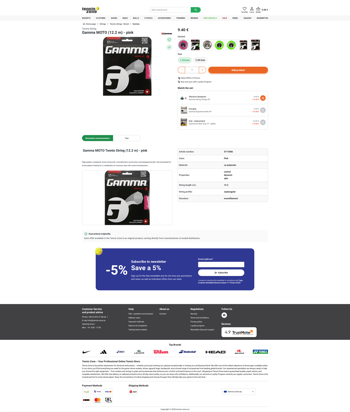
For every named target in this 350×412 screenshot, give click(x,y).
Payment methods (136, 322)
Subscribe (223, 272)
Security (193, 314)
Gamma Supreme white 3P (200, 111)
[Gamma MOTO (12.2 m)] (195, 44)
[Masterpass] (86, 400)
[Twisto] (97, 391)
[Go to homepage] (90, 10)
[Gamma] (166, 33)
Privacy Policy (235, 283)
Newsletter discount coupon (216, 283)
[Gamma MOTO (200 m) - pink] (183, 44)
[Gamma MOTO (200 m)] (207, 44)
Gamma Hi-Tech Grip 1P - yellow (202, 124)
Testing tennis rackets (138, 329)
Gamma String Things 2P (199, 99)
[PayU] (86, 391)
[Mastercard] (97, 400)
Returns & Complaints (138, 326)
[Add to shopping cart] (263, 98)
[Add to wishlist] (169, 39)
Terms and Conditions (199, 318)
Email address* (205, 259)
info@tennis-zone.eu (97, 320)
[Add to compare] (169, 47)
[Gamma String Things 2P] (184, 98)
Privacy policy (196, 322)
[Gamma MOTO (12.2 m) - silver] (255, 44)
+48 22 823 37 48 (97, 2)
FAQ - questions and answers (141, 314)
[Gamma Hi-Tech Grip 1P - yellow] (184, 122)
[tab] (97, 138)
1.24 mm (185, 60)
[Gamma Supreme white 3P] (184, 110)
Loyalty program (197, 326)
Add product (238, 70)
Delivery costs (134, 318)
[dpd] (133, 391)
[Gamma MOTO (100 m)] (231, 44)
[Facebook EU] (224, 315)
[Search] (196, 10)
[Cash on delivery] (108, 400)
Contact (162, 314)
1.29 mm (201, 61)
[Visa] (108, 391)
